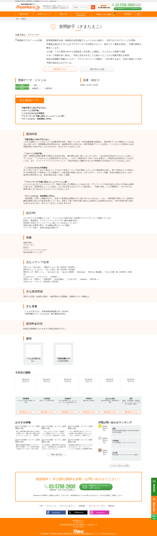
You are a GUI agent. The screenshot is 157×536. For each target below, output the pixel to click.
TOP (17, 19)
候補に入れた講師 (105, 13)
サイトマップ (51, 506)
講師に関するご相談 (97, 69)
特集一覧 (63, 14)
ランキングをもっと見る (120, 465)
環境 (22, 85)
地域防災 (35, 88)
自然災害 (48, 88)
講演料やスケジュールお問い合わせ (129, 8)
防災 (22, 88)
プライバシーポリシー (67, 506)
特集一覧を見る (56, 454)
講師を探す (24, 14)
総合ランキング (44, 14)
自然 (35, 85)
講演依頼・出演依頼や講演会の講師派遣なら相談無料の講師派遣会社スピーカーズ (71, 534)
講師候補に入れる (59, 69)
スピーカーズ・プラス (97, 506)
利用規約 (127, 14)
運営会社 (111, 506)
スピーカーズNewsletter (81, 14)
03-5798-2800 (62, 486)
